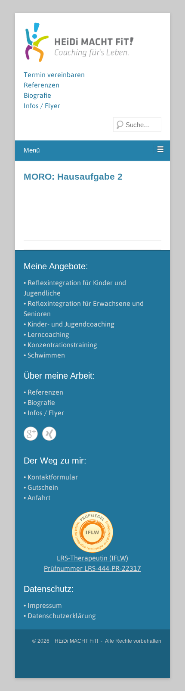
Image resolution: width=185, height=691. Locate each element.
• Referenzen (43, 392)
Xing (49, 433)
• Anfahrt (37, 497)
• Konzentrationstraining (60, 345)
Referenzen (41, 85)
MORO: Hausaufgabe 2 (73, 176)
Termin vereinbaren (54, 74)
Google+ (31, 433)
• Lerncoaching (46, 334)
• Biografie (39, 402)
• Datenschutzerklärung (60, 615)
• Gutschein (41, 487)
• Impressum (43, 605)
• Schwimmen (44, 355)
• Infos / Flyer (44, 413)
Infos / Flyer (42, 105)
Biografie (37, 95)
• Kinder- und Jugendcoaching (69, 324)
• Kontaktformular (51, 477)
